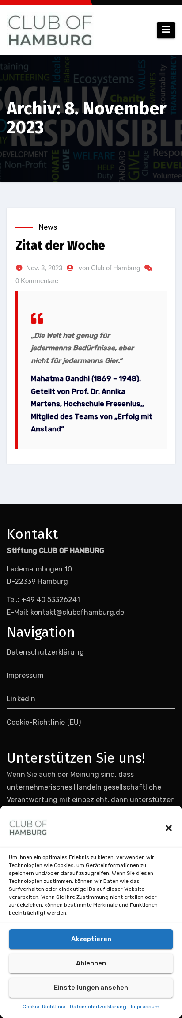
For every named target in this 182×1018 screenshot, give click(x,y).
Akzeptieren (91, 939)
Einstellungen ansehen (91, 988)
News (48, 227)
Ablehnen (91, 963)
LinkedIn (21, 699)
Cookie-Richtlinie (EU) (44, 722)
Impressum (145, 1006)
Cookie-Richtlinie (44, 1006)
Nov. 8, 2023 (44, 268)
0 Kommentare (36, 280)
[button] (168, 827)
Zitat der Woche (60, 245)
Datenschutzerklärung (98, 1006)
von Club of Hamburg (109, 268)
